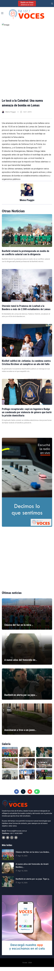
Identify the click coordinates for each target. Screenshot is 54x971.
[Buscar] (52, 3)
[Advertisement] (27, 557)
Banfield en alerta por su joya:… (20, 694)
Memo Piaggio (10, 112)
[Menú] (2, 13)
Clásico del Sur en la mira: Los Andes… (33, 852)
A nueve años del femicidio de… (20, 659)
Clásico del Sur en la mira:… (18, 624)
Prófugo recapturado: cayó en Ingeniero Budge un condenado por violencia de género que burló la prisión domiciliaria (26, 412)
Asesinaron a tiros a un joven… (20, 729)
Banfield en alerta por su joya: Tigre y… (33, 879)
